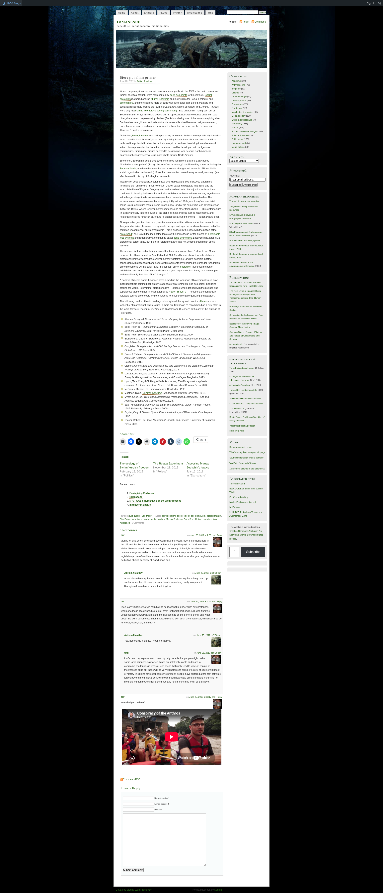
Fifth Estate (125, 519)
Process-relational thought (244, 131)
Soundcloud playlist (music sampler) (246, 457)
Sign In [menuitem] (371, 3)
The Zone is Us (236, 408)
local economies (183, 237)
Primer (177, 12)
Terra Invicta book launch (241, 368)
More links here (236, 431)
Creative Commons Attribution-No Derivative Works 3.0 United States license (246, 535)
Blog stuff (236, 88)
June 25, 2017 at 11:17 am (202, 697)
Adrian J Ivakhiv (144, 81)
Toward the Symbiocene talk (243, 390)
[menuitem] (380, 3)
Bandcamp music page (240, 447)
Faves (164, 12)
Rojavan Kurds (128, 168)
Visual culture (238, 147)
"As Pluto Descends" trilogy (242, 463)
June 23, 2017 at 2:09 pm (202, 535)
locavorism (159, 519)
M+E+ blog (234, 507)
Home (121, 12)
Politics (235, 127)
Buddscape (135, 497)
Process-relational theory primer (245, 240)
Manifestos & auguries (242, 112)
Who (210, 12)
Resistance (194, 12)
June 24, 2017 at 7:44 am (202, 601)
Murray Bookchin (160, 99)
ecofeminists (126, 102)
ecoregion (185, 266)
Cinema (235, 92)
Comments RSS (131, 779)
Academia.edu (236, 344)
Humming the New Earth (241, 223)
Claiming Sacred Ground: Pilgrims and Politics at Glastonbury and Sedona (245, 335)
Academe (236, 81)
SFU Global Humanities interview (245, 398)
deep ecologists (178, 95)
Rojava (198, 519)
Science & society (240, 135)
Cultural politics (239, 100)
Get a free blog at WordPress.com (134, 889)
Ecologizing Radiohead (142, 493)
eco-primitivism (198, 516)
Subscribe (253, 552)
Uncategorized (239, 143)
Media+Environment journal (242, 502)
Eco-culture (134, 516)
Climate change (239, 96)
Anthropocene (238, 85)
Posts (246, 21)
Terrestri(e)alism (237, 483)
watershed (126, 234)
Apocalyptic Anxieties (239, 385)
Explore (149, 12)
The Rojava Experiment (168, 463)
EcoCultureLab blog (238, 497)
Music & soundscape (242, 120)
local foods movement (142, 519)
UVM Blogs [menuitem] (14, 3)
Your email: (234, 176)
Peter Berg (189, 519)
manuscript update (140, 504)
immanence (128, 21)
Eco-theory (147, 516)
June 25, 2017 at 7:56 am (208, 635)
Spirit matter (237, 139)
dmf (123, 535)
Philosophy (237, 123)
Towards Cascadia (152, 393)
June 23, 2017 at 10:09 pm (208, 573)
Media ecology (239, 116)
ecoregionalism (214, 516)
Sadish (218, 889)
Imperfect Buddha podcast (242, 426)
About (135, 12)
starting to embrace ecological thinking (156, 110)
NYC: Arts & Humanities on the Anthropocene (155, 500)
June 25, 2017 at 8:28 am (208, 653)
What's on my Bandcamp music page (247, 452)
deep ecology (183, 516)
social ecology (210, 519)
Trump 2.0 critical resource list (244, 201)
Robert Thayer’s (177, 291)
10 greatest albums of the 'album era (247, 468)
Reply (219, 535)
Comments (260, 21)
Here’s (203, 301)
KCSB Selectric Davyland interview (246, 403)
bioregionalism (140, 135)
